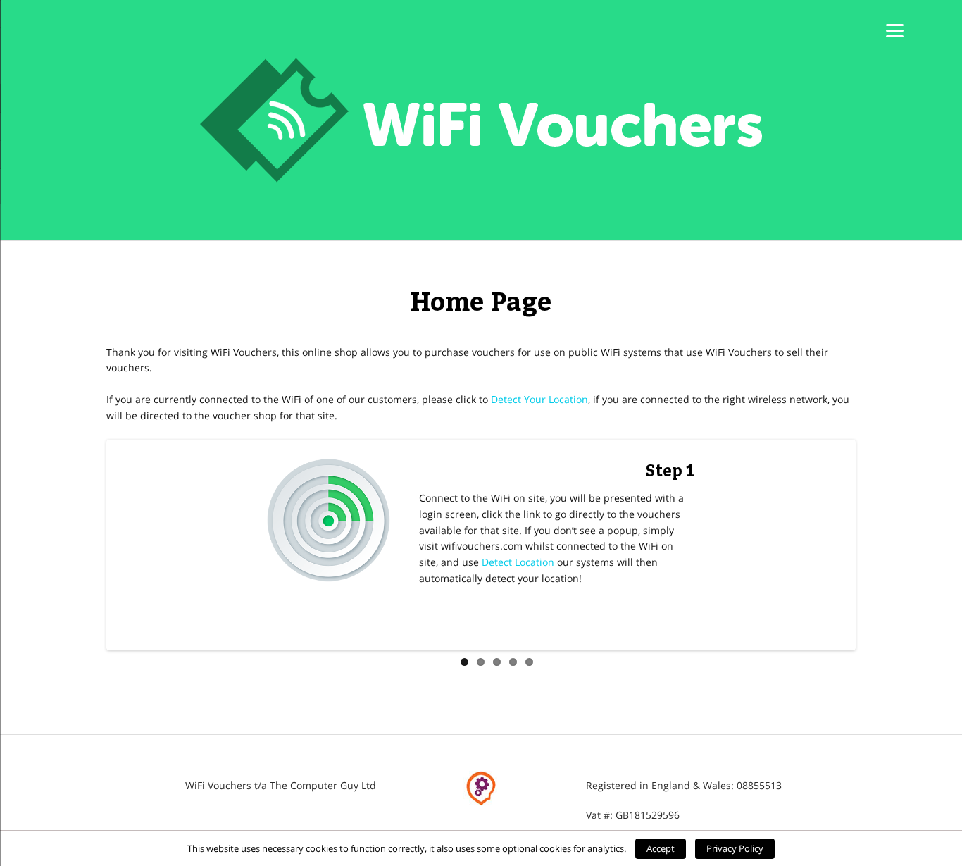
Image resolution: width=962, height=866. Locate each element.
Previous (88, 545)
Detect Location (518, 562)
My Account (478, 689)
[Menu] (894, 30)
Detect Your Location (539, 399)
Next (874, 545)
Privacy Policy (734, 848)
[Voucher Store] (481, 120)
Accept (660, 848)
